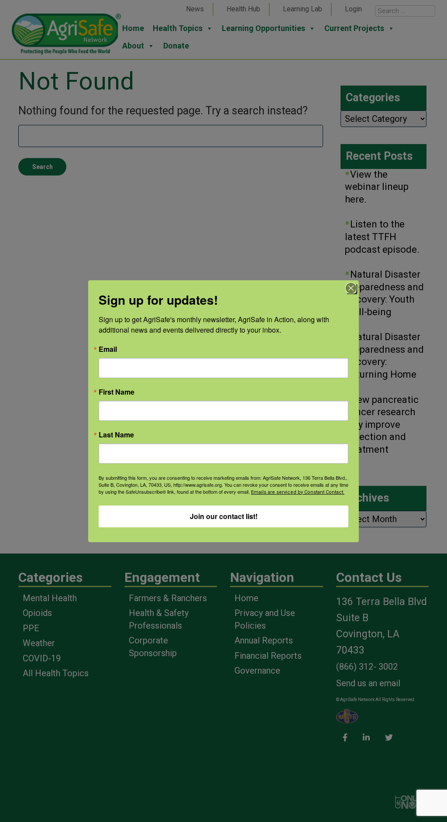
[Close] (351, 288)
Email (108, 349)
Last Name (116, 434)
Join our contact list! (224, 516)
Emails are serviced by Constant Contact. (297, 492)
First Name (116, 392)
